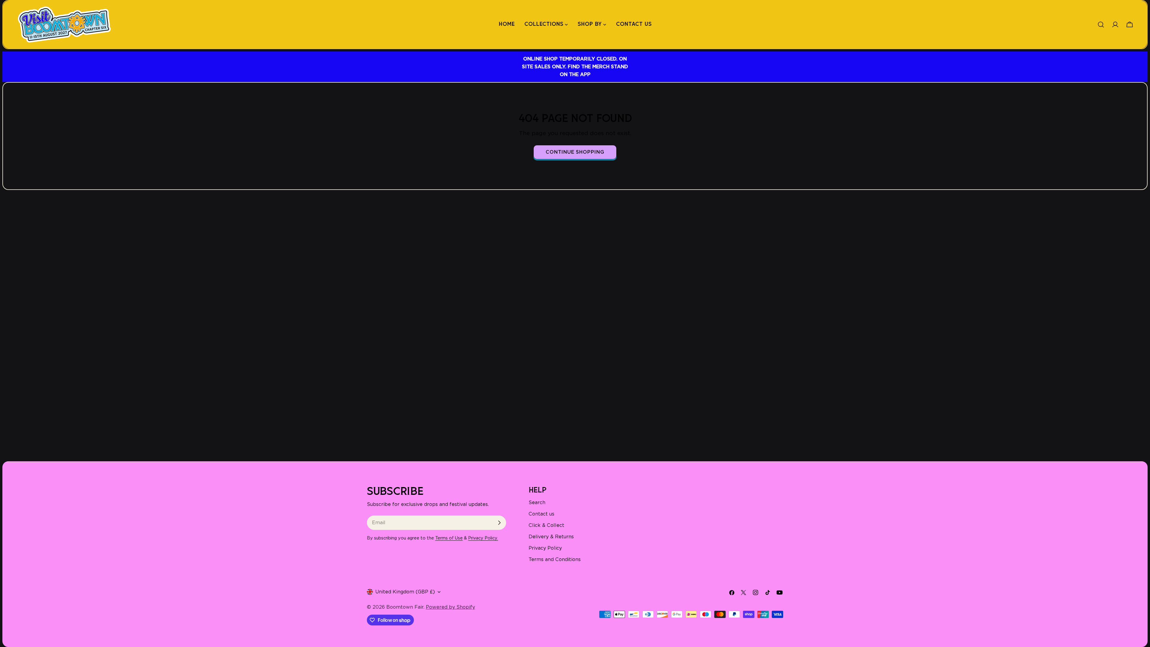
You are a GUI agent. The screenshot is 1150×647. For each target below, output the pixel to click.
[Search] (1101, 25)
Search (537, 502)
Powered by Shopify (450, 607)
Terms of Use (449, 537)
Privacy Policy (545, 548)
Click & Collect (546, 525)
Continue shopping (575, 152)
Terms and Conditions (555, 559)
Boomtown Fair (404, 607)
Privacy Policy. (483, 537)
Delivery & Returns (551, 536)
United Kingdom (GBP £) (405, 592)
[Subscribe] (499, 522)
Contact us (541, 514)
